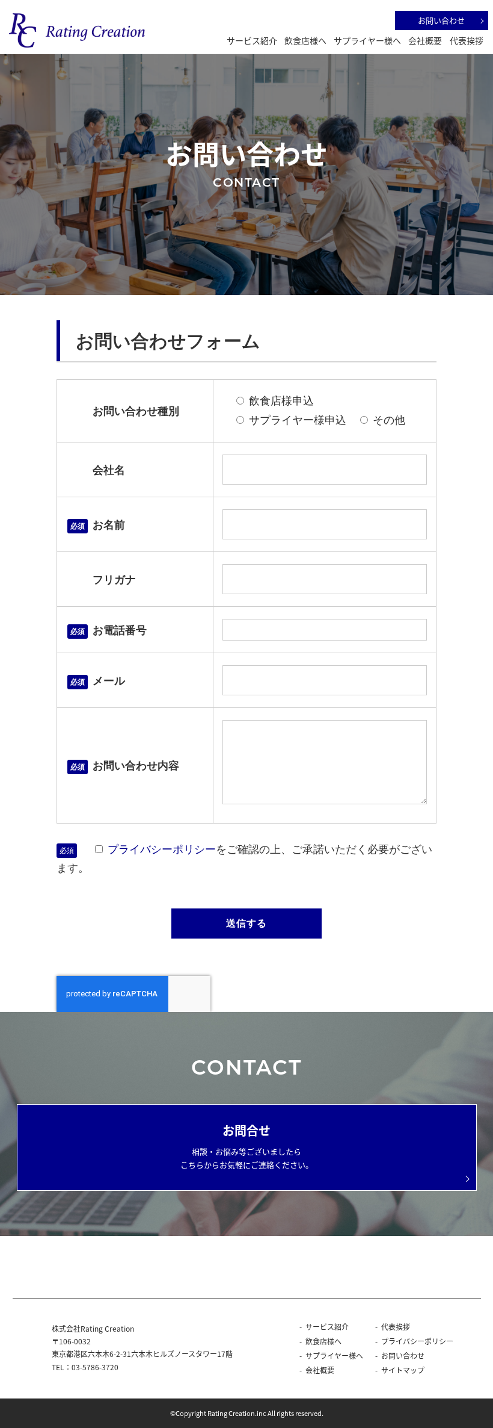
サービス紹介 (252, 40)
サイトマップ (402, 1370)
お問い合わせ (441, 20)
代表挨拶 (466, 40)
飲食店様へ (305, 40)
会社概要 (425, 40)
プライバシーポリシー (162, 849)
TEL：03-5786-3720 (85, 1367)
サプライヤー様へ (367, 40)
